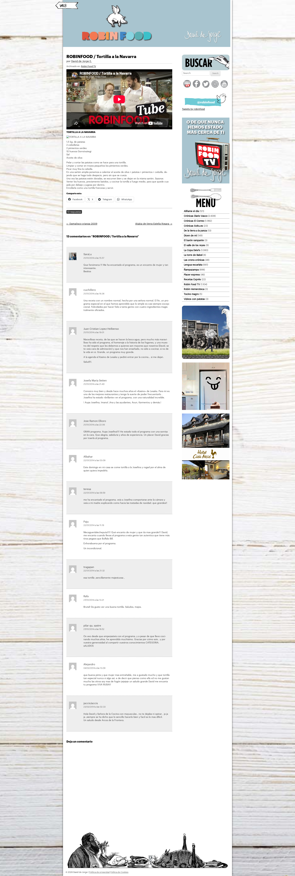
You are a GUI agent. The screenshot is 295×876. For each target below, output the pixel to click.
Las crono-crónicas (194, 260)
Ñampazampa (191, 270)
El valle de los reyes (194, 245)
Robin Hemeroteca (194, 289)
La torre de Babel (193, 255)
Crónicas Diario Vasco (195, 216)
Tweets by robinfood (193, 109)
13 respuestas (74, 212)
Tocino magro (191, 294)
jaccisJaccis (90, 703)
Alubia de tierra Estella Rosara (153, 224)
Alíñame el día (191, 211)
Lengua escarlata (193, 265)
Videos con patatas (194, 299)
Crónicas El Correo (194, 221)
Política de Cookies (119, 872)
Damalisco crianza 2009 (81, 224)
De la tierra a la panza (195, 231)
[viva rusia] (205, 358)
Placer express (192, 275)
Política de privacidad (99, 872)
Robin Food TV (88, 66)
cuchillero (89, 290)
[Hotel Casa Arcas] (205, 479)
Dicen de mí (190, 235)
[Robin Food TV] (205, 183)
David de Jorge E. (81, 61)
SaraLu (87, 254)
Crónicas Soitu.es (193, 226)
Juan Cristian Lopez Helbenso (101, 329)
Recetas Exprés (192, 279)
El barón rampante (194, 240)
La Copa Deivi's (192, 250)
